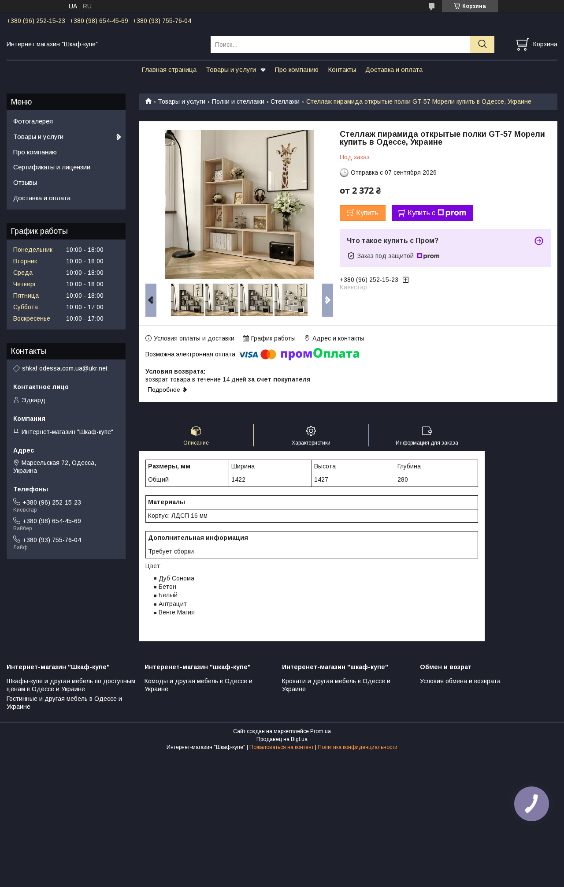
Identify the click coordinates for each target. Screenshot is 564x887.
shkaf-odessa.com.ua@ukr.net (65, 368)
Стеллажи (285, 101)
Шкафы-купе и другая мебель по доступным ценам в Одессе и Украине (71, 684)
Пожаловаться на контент (281, 747)
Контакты (342, 69)
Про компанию (297, 69)
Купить (367, 213)
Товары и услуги (231, 69)
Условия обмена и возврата (460, 681)
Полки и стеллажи (238, 101)
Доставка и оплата (394, 69)
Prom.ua (320, 731)
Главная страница (169, 69)
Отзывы (25, 182)
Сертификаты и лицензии (51, 167)
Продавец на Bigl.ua (282, 739)
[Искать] (482, 44)
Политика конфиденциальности (357, 747)
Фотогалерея (33, 121)
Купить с (421, 213)
